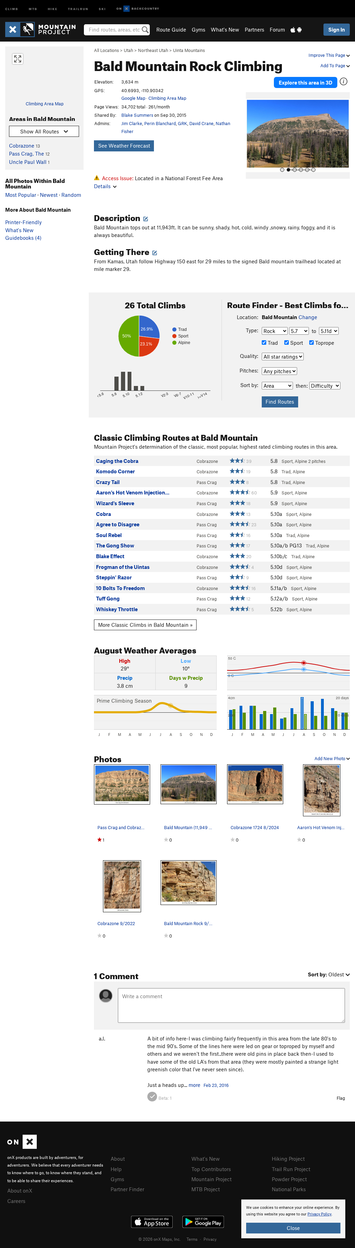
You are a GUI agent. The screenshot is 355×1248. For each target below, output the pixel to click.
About (118, 1158)
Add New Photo (330, 758)
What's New (225, 29)
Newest (49, 195)
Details (102, 186)
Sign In (336, 29)
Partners (254, 29)
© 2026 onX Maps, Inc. (159, 1239)
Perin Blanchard (160, 123)
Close (293, 1228)
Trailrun (78, 8)
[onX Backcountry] (137, 9)
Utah (128, 50)
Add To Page (333, 65)
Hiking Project (288, 1158)
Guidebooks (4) (23, 238)
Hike (53, 8)
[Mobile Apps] (296, 29)
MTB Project (205, 1189)
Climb (11, 8)
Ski (102, 8)
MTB (33, 8)
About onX (19, 1190)
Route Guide (171, 29)
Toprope (324, 343)
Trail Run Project (291, 1169)
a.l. (102, 1038)
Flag (341, 1098)
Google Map (133, 98)
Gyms (198, 29)
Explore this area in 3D (305, 82)
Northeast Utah (153, 50)
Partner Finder (127, 1189)
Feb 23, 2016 (216, 1085)
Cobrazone (21, 145)
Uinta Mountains (189, 50)
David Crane (201, 123)
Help (116, 1169)
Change (307, 317)
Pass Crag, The (26, 153)
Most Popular (20, 195)
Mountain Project (211, 1179)
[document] (293, 1218)
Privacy (210, 1239)
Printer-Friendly (23, 222)
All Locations (106, 50)
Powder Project (289, 1179)
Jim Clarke (131, 123)
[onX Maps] (22, 1147)
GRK (182, 123)
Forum (277, 29)
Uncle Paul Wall (27, 162)
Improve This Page (327, 55)
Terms (192, 1239)
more (194, 1085)
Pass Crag (207, 482)
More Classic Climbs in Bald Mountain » (145, 625)
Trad (272, 343)
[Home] (44, 29)
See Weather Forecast (124, 145)
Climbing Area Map (44, 103)
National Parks (289, 1189)
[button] (253, 135)
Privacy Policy (319, 1214)
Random (71, 195)
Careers (16, 1201)
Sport (296, 343)
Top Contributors (211, 1169)
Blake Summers (137, 115)
